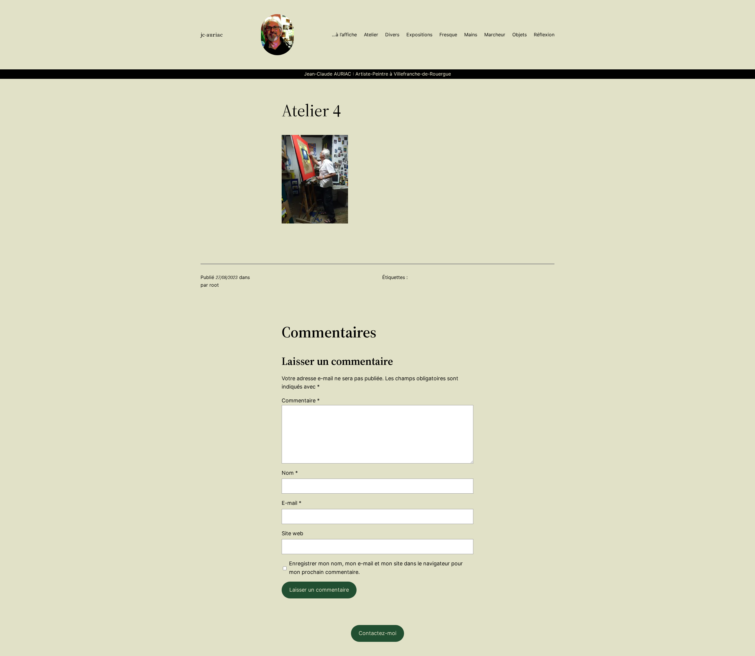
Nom (290, 473)
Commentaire (301, 400)
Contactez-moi (377, 633)
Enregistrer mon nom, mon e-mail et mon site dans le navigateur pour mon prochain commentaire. (376, 567)
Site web (292, 533)
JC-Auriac (212, 34)
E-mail (291, 503)
